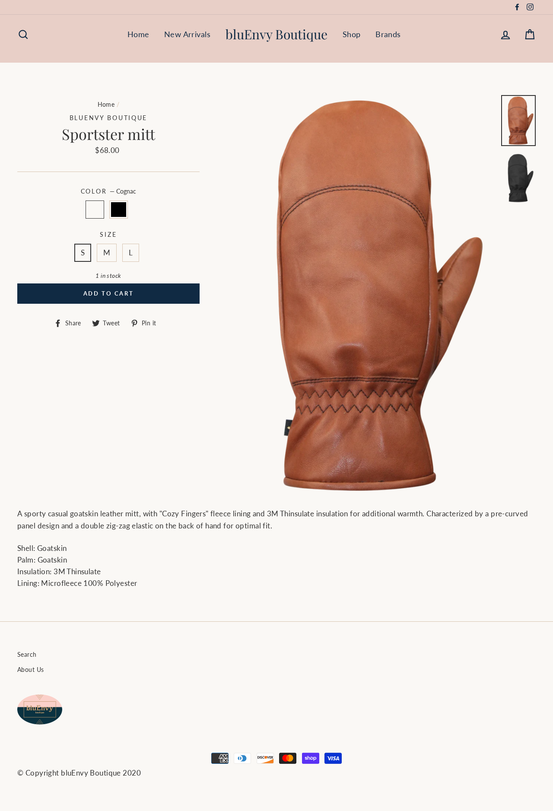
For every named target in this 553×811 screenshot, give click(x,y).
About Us (30, 669)
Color (108, 191)
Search (27, 654)
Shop (352, 34)
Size (108, 234)
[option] (362, 295)
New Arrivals (187, 34)
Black (118, 209)
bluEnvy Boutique (276, 34)
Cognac (95, 209)
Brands (388, 34)
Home (138, 34)
